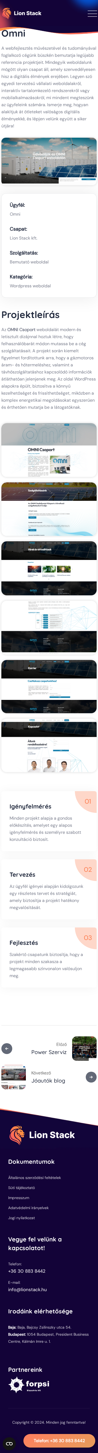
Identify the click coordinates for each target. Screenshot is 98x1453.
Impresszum (18, 1197)
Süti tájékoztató (21, 1187)
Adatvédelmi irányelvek (28, 1207)
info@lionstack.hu (27, 1289)
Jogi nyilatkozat (21, 1217)
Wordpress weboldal (30, 286)
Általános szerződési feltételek (34, 1177)
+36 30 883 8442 (59, 1440)
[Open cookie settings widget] (9, 1443)
